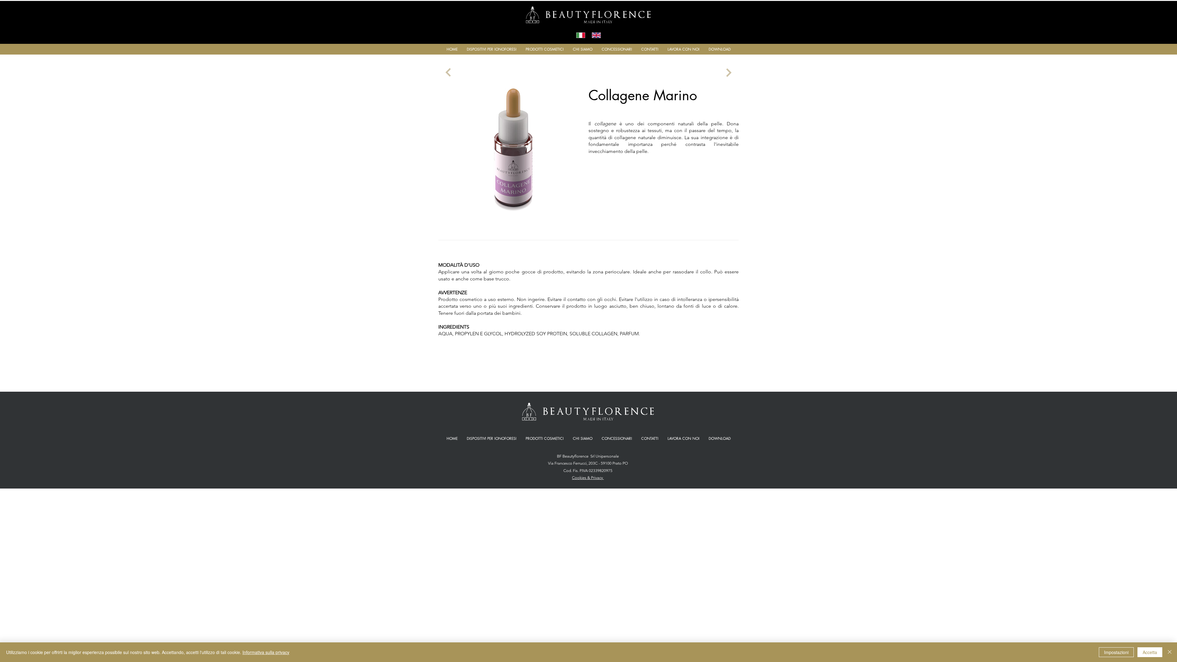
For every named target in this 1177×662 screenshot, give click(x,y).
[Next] (448, 72)
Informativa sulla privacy (265, 652)
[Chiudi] (1169, 652)
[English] (596, 35)
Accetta (1150, 652)
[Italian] (580, 35)
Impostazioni (1116, 652)
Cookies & (581, 477)
